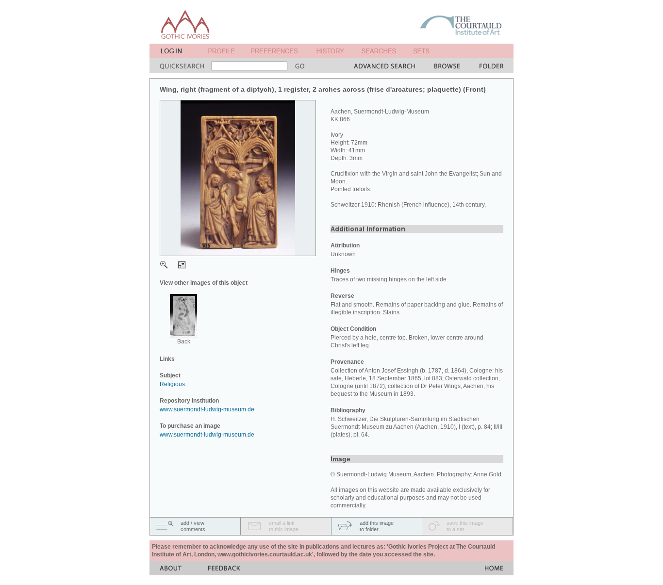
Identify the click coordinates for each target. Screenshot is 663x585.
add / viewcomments (193, 526)
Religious (172, 384)
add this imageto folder (377, 526)
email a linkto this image (283, 526)
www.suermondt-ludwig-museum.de (207, 409)
